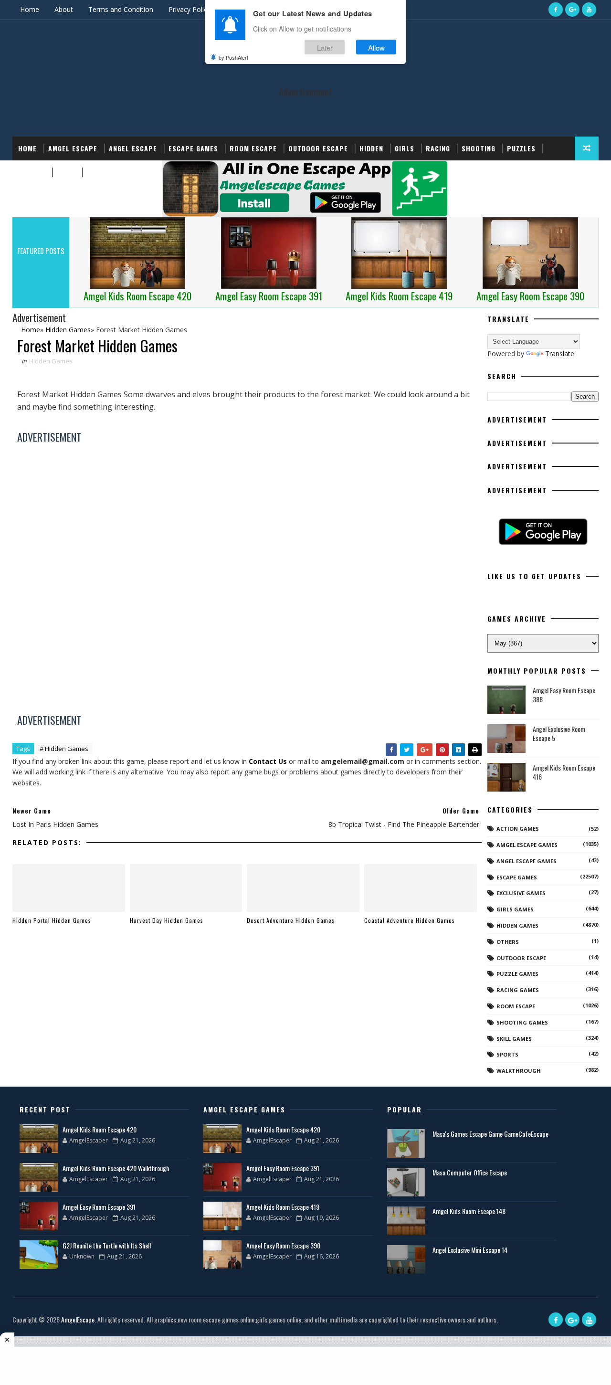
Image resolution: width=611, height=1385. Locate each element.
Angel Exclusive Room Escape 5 (559, 733)
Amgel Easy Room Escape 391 (99, 1207)
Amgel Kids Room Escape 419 (282, 1207)
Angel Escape (133, 148)
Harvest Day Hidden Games (166, 920)
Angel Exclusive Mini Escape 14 (469, 1250)
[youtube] (589, 9)
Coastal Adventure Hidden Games (409, 920)
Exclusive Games (521, 893)
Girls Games (515, 909)
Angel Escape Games (526, 861)
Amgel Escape (72, 148)
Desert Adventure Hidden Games (291, 920)
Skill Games (514, 1038)
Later (325, 47)
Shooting (478, 148)
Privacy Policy (190, 9)
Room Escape (253, 148)
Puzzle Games (517, 973)
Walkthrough (518, 1070)
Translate (559, 353)
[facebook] (555, 9)
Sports (31, 172)
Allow (376, 47)
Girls (404, 148)
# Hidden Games (64, 748)
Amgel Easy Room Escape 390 (283, 1245)
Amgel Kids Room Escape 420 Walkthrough (116, 1168)
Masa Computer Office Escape (469, 1172)
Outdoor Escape (318, 148)
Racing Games (517, 990)
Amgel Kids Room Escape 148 (469, 1211)
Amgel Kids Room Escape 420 (100, 1129)
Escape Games (193, 148)
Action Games (517, 828)
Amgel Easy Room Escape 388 (564, 695)
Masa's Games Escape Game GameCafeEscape (490, 1134)
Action (99, 172)
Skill (66, 172)
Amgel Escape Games (527, 844)
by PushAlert (233, 57)
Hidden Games (51, 361)
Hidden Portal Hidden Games (51, 920)
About (63, 9)
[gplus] (572, 9)
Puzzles (521, 148)
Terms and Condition (120, 9)
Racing (438, 148)
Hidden (371, 148)
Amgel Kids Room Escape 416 (564, 772)
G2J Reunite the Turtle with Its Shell (107, 1245)
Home (29, 9)
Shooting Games (522, 1022)
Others (507, 941)
